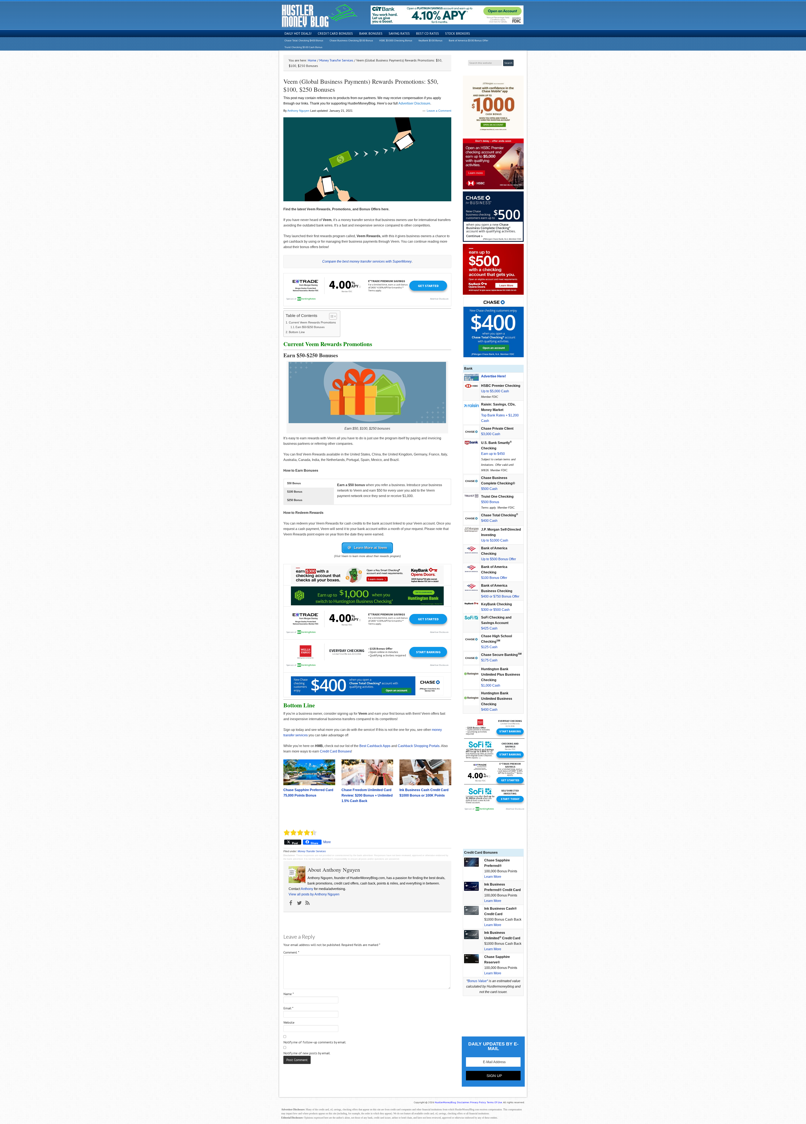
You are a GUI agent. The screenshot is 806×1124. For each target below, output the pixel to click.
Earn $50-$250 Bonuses (310, 327)
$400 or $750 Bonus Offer (500, 596)
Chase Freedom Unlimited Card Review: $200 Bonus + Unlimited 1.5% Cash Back (367, 795)
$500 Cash (489, 489)
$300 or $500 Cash (495, 609)
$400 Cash (489, 520)
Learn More (492, 876)
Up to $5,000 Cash (495, 391)
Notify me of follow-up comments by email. (314, 1042)
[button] (309, 483)
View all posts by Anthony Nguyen (314, 894)
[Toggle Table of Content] (331, 316)
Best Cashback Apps (374, 746)
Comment (291, 952)
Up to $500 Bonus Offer (498, 559)
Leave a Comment (439, 110)
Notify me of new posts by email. (306, 1053)
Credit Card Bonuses (335, 751)
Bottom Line (297, 332)
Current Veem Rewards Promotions (312, 322)
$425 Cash (489, 628)
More (327, 842)
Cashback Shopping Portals (419, 746)
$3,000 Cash (490, 434)
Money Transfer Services (312, 851)
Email (288, 1008)
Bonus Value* (478, 981)
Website (288, 1022)
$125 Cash (489, 647)
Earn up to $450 (493, 453)
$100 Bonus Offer (494, 578)
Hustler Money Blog (319, 16)
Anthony (307, 889)
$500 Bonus (490, 502)
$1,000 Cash (490, 685)
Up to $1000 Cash (494, 540)
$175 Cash (489, 660)
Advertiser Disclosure (414, 103)
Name (288, 994)
